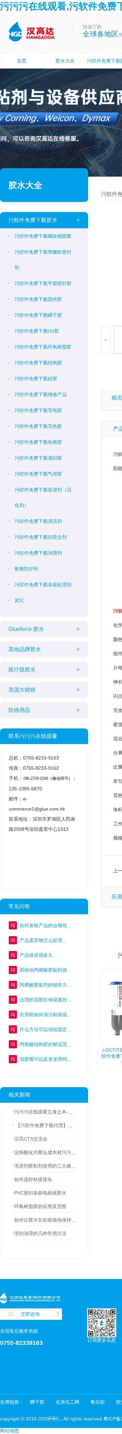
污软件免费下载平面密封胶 (43, 283)
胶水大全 (65, 60)
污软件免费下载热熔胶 (38, 442)
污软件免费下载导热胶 (38, 426)
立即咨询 (30, 1314)
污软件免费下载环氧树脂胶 (43, 347)
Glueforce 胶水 (26, 629)
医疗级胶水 (22, 669)
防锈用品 (19, 710)
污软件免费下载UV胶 (37, 331)
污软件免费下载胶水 (32, 220)
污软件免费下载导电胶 (38, 410)
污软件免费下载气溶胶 (38, 474)
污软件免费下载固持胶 (38, 299)
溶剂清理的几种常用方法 (40, 1233)
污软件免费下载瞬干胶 (38, 315)
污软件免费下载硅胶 (36, 378)
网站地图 (9, 1430)
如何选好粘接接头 (33, 1179)
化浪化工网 (67, 1402)
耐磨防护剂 (26, 568)
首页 (21, 60)
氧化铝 (97, 1402)
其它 (19, 600)
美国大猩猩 (22, 690)
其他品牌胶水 (24, 649)
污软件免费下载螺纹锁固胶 (43, 236)
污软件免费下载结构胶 (38, 362)
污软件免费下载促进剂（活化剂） (43, 497)
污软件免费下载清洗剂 (38, 521)
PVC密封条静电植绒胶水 (40, 1193)
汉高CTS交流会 (30, 1139)
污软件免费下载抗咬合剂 (41, 537)
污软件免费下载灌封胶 (38, 458)
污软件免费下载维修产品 (41, 394)
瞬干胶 (37, 1402)
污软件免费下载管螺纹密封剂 (43, 259)
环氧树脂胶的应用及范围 (40, 1206)
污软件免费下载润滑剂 (38, 553)
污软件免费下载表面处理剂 (43, 584)
